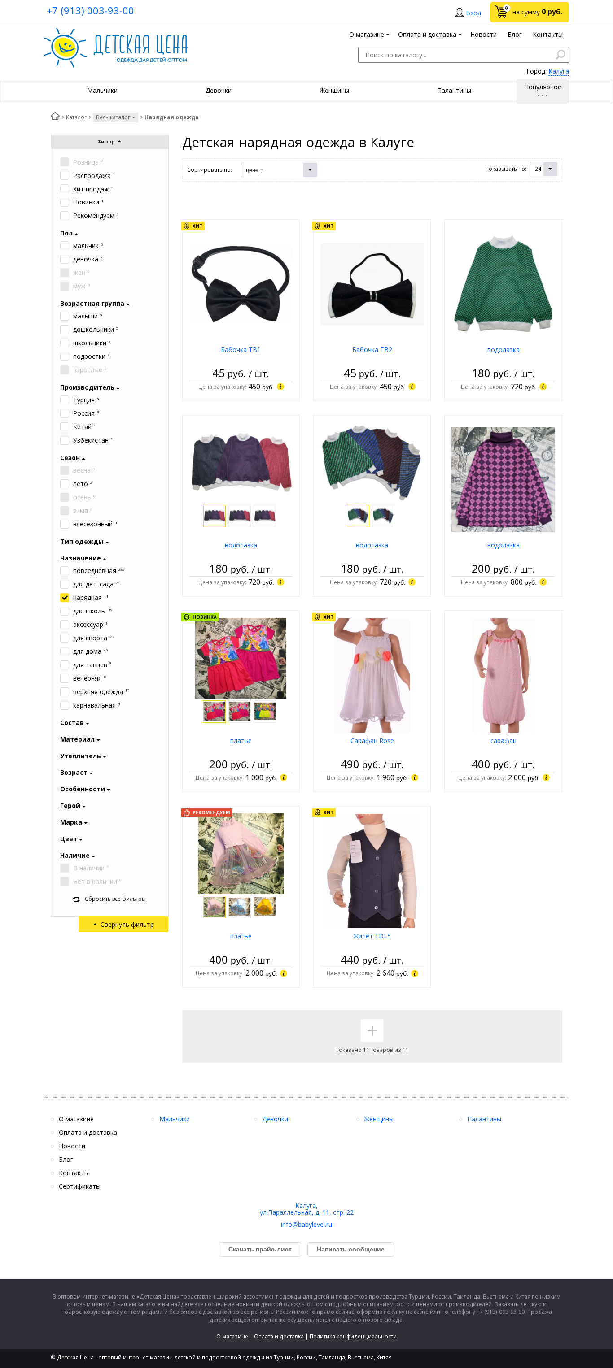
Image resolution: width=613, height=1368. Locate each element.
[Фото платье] (240, 657)
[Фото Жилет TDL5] (372, 870)
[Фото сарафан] (503, 674)
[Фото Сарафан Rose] (372, 674)
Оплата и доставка (279, 1336)
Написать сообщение (351, 1249)
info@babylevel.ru (306, 1224)
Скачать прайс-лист (260, 1249)
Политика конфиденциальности (353, 1336)
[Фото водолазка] (503, 283)
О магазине (232, 1336)
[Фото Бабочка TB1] (241, 283)
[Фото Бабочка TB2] (372, 283)
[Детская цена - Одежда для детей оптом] (116, 32)
